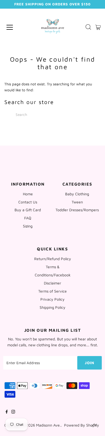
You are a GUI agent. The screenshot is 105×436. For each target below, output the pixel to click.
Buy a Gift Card (28, 209)
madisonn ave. (48, 425)
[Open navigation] (16, 27)
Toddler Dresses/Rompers (77, 209)
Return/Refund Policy (52, 258)
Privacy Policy (52, 299)
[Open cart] (98, 27)
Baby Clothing (77, 194)
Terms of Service (52, 291)
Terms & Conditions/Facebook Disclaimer (53, 274)
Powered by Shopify (81, 425)
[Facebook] (6, 412)
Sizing (28, 226)
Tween (77, 202)
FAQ (27, 218)
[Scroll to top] (94, 425)
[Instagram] (13, 412)
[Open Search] (88, 27)
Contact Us (27, 202)
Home (28, 194)
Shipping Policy (52, 307)
